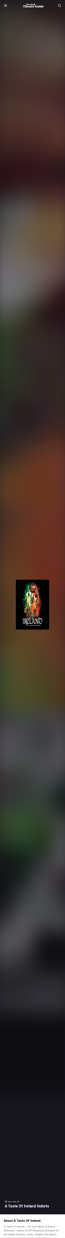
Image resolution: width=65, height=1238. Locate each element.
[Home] (33, 5)
